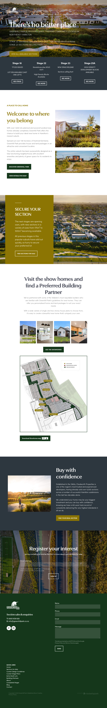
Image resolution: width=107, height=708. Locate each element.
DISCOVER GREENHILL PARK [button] (19, 167)
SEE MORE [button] (41, 83)
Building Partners (12, 678)
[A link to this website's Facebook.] (95, 14)
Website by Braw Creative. (34, 693)
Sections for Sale (12, 669)
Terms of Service (36, 571)
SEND (59, 648)
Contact (9, 687)
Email (57, 619)
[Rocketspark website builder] (88, 693)
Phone (57, 611)
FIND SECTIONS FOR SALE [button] (26, 253)
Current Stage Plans (13, 674)
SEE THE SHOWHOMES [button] (53, 349)
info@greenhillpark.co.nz (19, 621)
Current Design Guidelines (16, 671)
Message (58, 626)
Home (9, 667)
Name (57, 603)
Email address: (25, 561)
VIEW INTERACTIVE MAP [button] (17, 176)
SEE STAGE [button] (17, 81)
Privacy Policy (24, 571)
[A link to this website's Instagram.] (100, 14)
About (9, 680)
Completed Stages (13, 683)
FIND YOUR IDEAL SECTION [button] (67, 518)
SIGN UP (54, 576)
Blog (8, 685)
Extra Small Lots (12, 676)
